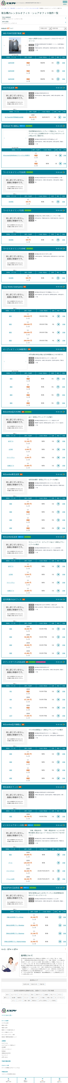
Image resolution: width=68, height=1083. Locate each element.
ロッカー (26, 997)
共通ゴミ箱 (49, 997)
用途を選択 (12, 8)
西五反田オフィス (10, 787)
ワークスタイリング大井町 (14, 249)
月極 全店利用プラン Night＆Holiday (15, 941)
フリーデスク (10, 871)
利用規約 (4, 1051)
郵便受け (19, 997)
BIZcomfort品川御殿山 (12, 724)
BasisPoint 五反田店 (11, 888)
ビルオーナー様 (5, 1065)
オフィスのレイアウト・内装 (8, 1034)
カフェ (13, 1000)
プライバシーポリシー (7, 1049)
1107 (10, 715)
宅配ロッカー (34, 997)
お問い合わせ (5, 1057)
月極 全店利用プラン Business (15, 933)
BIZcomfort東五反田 (11, 474)
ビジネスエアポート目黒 (13, 825)
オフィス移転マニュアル (7, 1032)
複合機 (13, 997)
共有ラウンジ (39, 994)
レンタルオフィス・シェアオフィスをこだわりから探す (27, 8)
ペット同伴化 (52, 1000)
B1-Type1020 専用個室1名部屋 (14, 117)
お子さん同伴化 (43, 1000)
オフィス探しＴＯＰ (5, 8)
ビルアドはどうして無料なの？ (9, 1045)
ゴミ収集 (42, 997)
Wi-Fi (7, 994)
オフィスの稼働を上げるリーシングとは (11, 1067)
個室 (10, 316)
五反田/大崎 (26, 984)
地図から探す (5, 1027)
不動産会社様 (5, 1071)
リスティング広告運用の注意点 (9, 1074)
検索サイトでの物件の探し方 (8, 1030)
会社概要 (4, 1047)
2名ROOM (11, 71)
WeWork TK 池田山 (11, 126)
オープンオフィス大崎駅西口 (15, 349)
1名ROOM (11, 63)
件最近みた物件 (42, 1081)
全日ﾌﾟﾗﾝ (10, 441)
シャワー (19, 1000)
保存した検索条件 (25, 1081)
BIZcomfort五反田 (10, 537)
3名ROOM (11, 79)
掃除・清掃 (27, 1000)
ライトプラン (11, 457)
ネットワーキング (59, 997)
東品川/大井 (34, 984)
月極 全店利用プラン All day (15, 917)
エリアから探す (5, 1023)
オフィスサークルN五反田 (14, 662)
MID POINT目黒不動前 (12, 33)
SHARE (11, 201)
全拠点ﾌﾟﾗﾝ (10, 465)
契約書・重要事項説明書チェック (9, 1037)
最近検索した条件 (8, 1081)
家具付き (34, 1000)
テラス (59, 994)
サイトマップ (5, 1055)
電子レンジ (6, 997)
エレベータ (13, 994)
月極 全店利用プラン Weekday (15, 925)
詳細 (63, 63)
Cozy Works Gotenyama (13, 287)
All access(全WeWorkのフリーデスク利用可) (16, 155)
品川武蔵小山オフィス (12, 599)
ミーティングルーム (24, 994)
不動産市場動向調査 (6, 1061)
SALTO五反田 (8, 88)
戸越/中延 (42, 984)
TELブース (53, 994)
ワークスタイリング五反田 (14, 172)
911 (11, 707)
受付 (32, 994)
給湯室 (46, 994)
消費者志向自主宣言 (6, 1053)
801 (11, 691)
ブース (10, 863)
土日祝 (11, 449)
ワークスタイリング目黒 (13, 210)
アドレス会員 (10, 879)
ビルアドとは (5, 1043)
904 (11, 699)
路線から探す (5, 1025)
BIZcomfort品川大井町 (12, 412)
